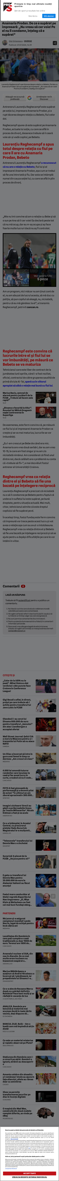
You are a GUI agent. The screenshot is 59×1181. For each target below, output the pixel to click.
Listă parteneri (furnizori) (11, 1168)
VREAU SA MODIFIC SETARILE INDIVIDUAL (29, 1177)
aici (29, 1147)
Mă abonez (49, 15)
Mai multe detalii (14, 1139)
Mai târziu (33, 15)
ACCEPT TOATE (29, 1173)
